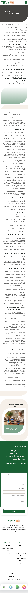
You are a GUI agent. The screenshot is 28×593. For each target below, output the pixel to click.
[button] (26, 2)
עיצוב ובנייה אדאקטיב (14, 591)
